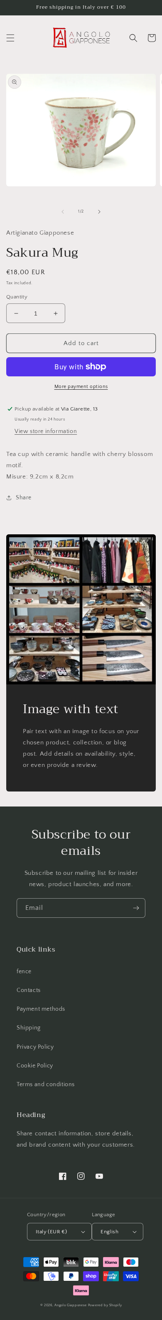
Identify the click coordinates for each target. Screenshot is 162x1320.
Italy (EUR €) (51, 1232)
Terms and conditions (46, 1084)
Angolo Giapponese (70, 1305)
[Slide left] (63, 212)
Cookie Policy (35, 1065)
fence (24, 971)
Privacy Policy (35, 1047)
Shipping (29, 1027)
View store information (46, 431)
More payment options (81, 386)
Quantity (16, 297)
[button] (10, 38)
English (109, 1232)
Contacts (29, 990)
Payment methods (41, 1009)
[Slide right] (99, 212)
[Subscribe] (136, 908)
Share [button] (24, 497)
